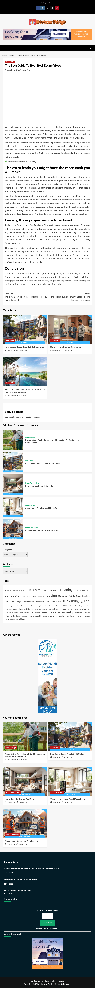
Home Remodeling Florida (82, 609)
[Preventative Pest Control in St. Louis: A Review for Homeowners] (13, 439)
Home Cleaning (30, 505)
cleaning (66, 589)
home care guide (10, 606)
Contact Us (35, 981)
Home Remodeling (32, 483)
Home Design (30, 437)
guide (85, 601)
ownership (67, 612)
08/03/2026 (23, 844)
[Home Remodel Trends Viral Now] (13, 484)
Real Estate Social (35, 616)
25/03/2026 (23, 760)
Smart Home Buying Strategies (65, 347)
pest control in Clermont (82, 612)
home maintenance (54, 609)
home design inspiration (82, 606)
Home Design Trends (11, 609)
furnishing (71, 601)
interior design (35, 612)
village (22, 619)
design (52, 595)
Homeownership (67, 609)
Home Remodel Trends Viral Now (39, 486)
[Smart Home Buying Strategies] (70, 329)
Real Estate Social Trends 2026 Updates (24, 347)
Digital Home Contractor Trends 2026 (41, 530)
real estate (25, 616)
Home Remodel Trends (11, 612)
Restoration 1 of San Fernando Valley (54, 616)
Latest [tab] (8, 425)
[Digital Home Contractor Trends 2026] (13, 528)
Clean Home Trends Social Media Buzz (42, 508)
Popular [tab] (20, 425)
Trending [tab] (33, 425)
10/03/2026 (23, 802)
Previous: (26, 297)
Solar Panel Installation (83, 616)
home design (67, 606)
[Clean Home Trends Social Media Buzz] (13, 506)
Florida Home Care (83, 596)
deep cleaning (41, 596)
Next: (70, 297)
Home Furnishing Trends (39, 609)
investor (45, 612)
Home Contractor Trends (52, 606)
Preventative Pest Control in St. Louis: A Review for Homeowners (31, 868)
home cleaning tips (36, 606)
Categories (8, 549)
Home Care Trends (22, 606)
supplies (14, 619)
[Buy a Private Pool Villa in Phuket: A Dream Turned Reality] (25, 371)
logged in (19, 417)
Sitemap (61, 981)
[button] (5, 48)
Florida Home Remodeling (33, 602)
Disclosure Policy (49, 981)
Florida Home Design (13, 602)
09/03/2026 (68, 802)
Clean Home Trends (50, 590)
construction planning (83, 590)
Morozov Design (53, 928)
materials (55, 612)
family (72, 595)
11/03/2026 (23, 350)
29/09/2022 (22, 70)
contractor (13, 595)
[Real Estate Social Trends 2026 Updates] (25, 329)
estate (62, 595)
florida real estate (53, 601)
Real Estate (10, 62)
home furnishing (24, 609)
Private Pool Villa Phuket (12, 616)
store (7, 619)
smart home (70, 616)
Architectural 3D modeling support (15, 590)
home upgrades (24, 612)
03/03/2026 (68, 350)
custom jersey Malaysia (29, 596)
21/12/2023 (23, 396)
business (34, 590)
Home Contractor (31, 527)
